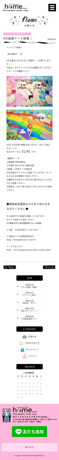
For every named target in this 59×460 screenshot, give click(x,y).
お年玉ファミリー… (29, 311)
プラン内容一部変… (29, 287)
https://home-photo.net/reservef (21, 240)
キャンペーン (32, 349)
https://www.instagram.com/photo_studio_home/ (29, 250)
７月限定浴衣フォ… (29, 319)
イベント (9, 34)
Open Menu (52, 7)
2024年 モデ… (30, 303)
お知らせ (32, 336)
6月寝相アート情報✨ (18, 38)
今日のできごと (22, 34)
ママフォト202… (29, 295)
